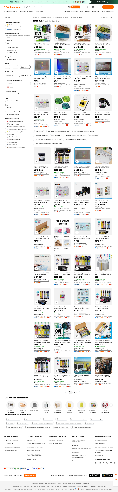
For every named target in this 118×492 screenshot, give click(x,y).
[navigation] (18, 205)
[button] (68, 7)
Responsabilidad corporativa (12, 447)
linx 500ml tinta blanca (42, 135)
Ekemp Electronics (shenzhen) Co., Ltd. (82, 244)
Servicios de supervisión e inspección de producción (34, 454)
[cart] (93, 7)
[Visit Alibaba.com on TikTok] (115, 462)
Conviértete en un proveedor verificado (103, 451)
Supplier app (60, 475)
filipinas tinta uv (62, 419)
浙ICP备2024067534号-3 (106, 489)
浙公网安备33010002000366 (89, 489)
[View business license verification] (76, 489)
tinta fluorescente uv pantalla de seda (84, 131)
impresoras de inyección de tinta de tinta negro (48, 139)
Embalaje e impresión (46, 17)
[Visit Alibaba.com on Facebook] (96, 462)
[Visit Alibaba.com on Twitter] (104, 462)
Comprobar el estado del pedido (104, 447)
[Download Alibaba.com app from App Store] (94, 475)
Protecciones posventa (33, 450)
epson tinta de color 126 (14, 419)
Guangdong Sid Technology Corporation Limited (82, 123)
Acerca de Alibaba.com (11, 436)
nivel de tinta (39, 131)
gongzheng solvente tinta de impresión (76, 139)
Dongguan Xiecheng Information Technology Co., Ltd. (62, 282)
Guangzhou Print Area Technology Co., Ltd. (103, 121)
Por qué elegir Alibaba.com (11, 440)
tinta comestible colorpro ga (79, 419)
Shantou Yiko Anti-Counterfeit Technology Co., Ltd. (103, 176)
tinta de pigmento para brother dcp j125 (58, 131)
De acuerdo (24, 67)
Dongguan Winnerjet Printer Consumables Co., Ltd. (62, 175)
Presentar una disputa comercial (81, 448)
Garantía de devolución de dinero (36, 443)
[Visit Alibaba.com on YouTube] (111, 462)
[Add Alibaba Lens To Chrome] (30, 475)
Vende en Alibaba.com (101, 440)
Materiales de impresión (61, 17)
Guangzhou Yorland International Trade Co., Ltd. (62, 351)
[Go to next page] (78, 392)
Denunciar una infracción (79, 461)
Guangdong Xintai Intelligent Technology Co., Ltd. (82, 88)
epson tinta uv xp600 (97, 419)
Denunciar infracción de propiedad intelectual (79, 456)
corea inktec (94, 135)
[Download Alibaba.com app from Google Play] (108, 475)
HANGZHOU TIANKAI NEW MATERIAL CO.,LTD (62, 123)
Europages (86, 483)
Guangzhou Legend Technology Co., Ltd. (42, 52)
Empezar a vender (100, 443)
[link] (115, 474)
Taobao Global (67, 483)
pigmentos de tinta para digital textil (43, 423)
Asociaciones (99, 455)
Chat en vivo (75, 445)
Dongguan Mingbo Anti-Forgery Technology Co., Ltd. (103, 208)
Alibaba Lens (12, 475)
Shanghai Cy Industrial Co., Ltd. (42, 84)
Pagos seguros (31, 440)
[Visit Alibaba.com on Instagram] (107, 462)
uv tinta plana (56, 135)
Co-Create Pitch (8, 443)
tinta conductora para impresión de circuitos (69, 423)
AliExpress (33, 483)
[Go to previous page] (67, 392)
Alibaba (35, 17)
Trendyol (78, 483)
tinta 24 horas (90, 423)
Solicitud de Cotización (56, 443)
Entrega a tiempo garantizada (35, 447)
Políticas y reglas (31, 459)
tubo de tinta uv (49, 419)
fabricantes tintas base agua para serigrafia (38, 427)
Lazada (59, 483)
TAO (73, 483)
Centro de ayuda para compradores (78, 440)
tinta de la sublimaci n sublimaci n (82, 427)
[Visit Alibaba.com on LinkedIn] (100, 462)
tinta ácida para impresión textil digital (76, 135)
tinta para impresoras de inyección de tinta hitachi (49, 143)
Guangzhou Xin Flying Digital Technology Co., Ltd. (103, 282)
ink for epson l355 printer (61, 427)
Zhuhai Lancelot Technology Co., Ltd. (62, 316)
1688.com (40, 483)
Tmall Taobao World (49, 483)
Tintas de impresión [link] (76, 17)
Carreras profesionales (10, 450)
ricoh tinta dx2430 (23, 423)
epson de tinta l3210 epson (33, 419)
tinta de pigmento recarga (15, 427)
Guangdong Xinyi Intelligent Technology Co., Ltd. (62, 210)
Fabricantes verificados (56, 440)
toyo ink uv (10, 423)
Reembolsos (75, 452)
